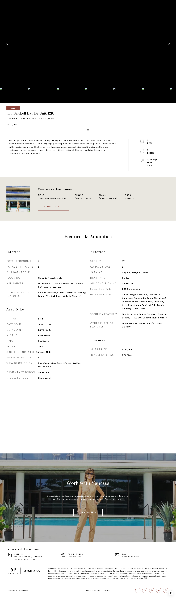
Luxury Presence (103, 590)
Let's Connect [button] (88, 512)
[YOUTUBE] (158, 590)
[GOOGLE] (165, 590)
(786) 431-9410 (83, 198)
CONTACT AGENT (53, 207)
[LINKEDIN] (151, 590)
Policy (25, 590)
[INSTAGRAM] (144, 590)
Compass (99, 568)
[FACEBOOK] (137, 590)
